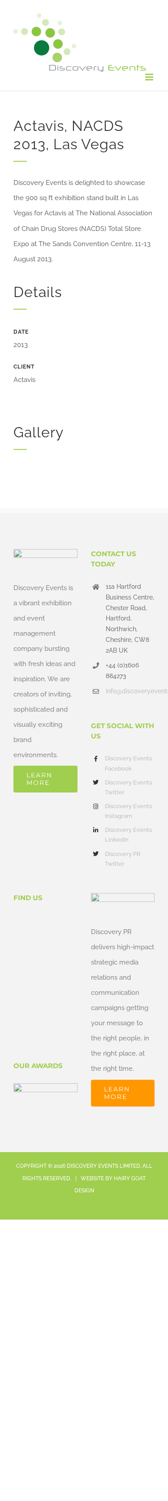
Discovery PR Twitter (123, 859)
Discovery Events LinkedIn (128, 834)
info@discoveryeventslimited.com (130, 691)
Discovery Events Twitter (128, 787)
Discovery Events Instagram (128, 811)
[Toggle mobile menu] (150, 77)
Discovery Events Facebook (128, 763)
